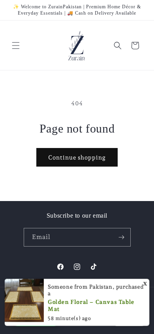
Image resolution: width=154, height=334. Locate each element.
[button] (15, 45)
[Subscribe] (121, 237)
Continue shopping (77, 157)
